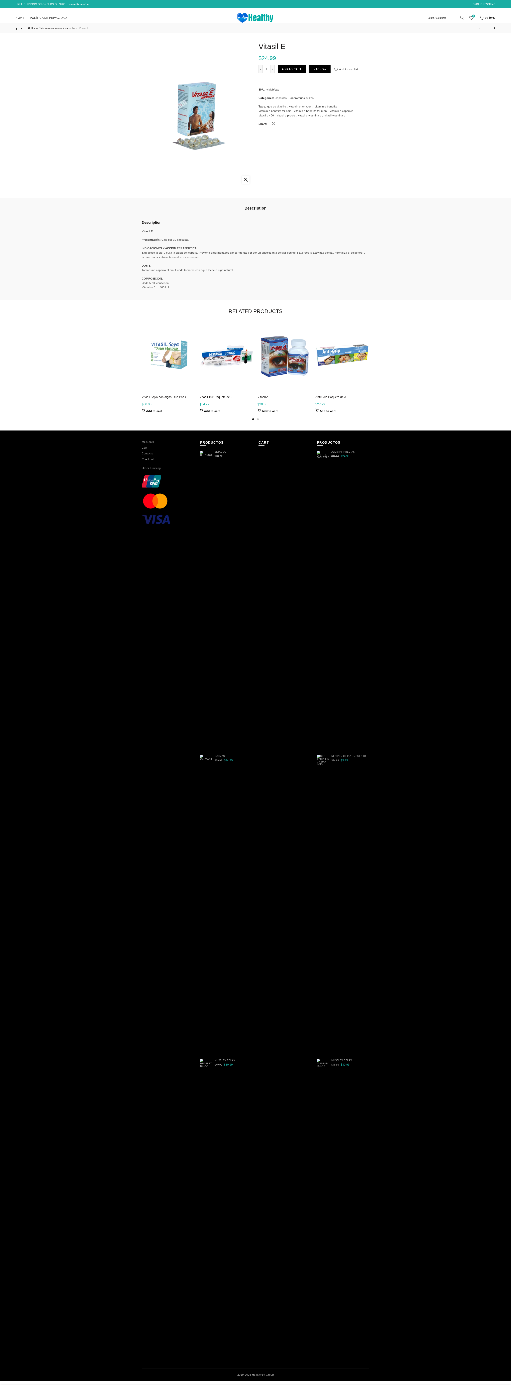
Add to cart (291, 69)
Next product (492, 28)
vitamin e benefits (326, 106)
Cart (144, 447)
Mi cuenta (148, 441)
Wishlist (473, 16)
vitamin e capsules (341, 110)
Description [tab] (255, 208)
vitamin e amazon (300, 106)
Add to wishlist (348, 69)
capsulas (70, 28)
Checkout (148, 459)
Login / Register (437, 17)
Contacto (147, 453)
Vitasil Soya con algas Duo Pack (164, 397)
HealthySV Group (263, 1374)
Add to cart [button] (154, 411)
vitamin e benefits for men (310, 110)
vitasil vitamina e (335, 115)
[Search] (462, 18)
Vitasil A (262, 397)
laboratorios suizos (51, 28)
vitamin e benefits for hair (275, 110)
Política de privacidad (48, 17)
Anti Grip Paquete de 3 (330, 397)
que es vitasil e (276, 106)
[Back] (19, 28)
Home (20, 17)
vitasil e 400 (266, 115)
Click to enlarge (246, 180)
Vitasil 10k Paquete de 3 (216, 397)
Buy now (319, 69)
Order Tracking (484, 4)
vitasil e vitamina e (309, 115)
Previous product (482, 28)
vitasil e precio (286, 115)
